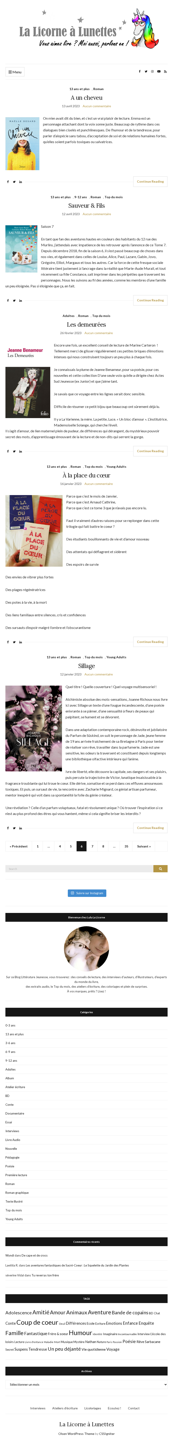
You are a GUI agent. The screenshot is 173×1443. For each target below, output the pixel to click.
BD (7, 1096)
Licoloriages (92, 1408)
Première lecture (16, 1175)
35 (126, 846)
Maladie (48, 1342)
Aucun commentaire (97, 106)
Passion (117, 1342)
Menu (16, 72)
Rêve (140, 1342)
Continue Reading (150, 181)
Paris (109, 1342)
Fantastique (35, 1333)
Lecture (19, 1342)
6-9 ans (10, 1052)
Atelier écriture (15, 1087)
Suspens (21, 1349)
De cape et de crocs (35, 1255)
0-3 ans (10, 1025)
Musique (67, 1342)
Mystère (78, 1342)
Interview (143, 1334)
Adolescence (18, 1312)
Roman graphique (17, 1192)
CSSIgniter (107, 1434)
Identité (97, 1334)
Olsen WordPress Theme (76, 1434)
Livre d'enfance (34, 1342)
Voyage (113, 1349)
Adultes (69, 316)
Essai (8, 1122)
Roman (98, 89)
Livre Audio (12, 1140)
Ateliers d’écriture (65, 1408)
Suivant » (144, 846)
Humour (80, 1332)
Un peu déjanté (64, 1349)
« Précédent (19, 846)
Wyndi (9, 1255)
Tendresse (37, 1349)
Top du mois (114, 197)
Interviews (12, 1131)
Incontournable (127, 1334)
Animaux (76, 1312)
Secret (9, 1349)
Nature (101, 1342)
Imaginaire (110, 1334)
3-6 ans (10, 1043)
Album (9, 1078)
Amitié (40, 1312)
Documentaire (14, 1113)
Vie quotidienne (94, 1349)
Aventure (99, 1312)
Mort (57, 1341)
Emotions (114, 1323)
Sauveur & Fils (86, 205)
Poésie (9, 1166)
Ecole (91, 1323)
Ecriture (100, 1323)
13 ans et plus (79, 89)
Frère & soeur (58, 1334)
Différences (76, 1323)
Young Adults (116, 466)
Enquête (146, 1323)
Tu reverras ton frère (45, 1275)
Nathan (90, 1342)
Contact (134, 1408)
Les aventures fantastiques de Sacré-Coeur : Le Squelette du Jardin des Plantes (77, 1265)
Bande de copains (130, 1312)
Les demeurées (86, 324)
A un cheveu (86, 97)
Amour (58, 1312)
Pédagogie (12, 1157)
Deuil (62, 1323)
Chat (157, 1313)
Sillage (86, 666)
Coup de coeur (37, 1322)
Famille (14, 1332)
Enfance (130, 1323)
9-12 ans (80, 197)
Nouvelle (11, 1148)
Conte (9, 1104)
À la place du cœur (86, 475)
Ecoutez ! (114, 1408)
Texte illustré (14, 1201)
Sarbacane (152, 1342)
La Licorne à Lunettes (86, 1424)
